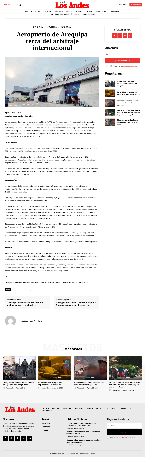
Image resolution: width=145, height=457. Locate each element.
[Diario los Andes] (10, 321)
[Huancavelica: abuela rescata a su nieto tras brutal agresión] (110, 103)
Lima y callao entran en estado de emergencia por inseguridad (127, 83)
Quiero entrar (121, 60)
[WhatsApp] (130, 35)
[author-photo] (4, 388)
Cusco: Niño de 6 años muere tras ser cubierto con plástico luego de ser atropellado (128, 112)
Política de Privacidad (130, 66)
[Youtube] (29, 438)
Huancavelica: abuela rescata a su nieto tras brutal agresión (128, 103)
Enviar (123, 432)
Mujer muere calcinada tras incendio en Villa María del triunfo (127, 122)
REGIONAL (66, 27)
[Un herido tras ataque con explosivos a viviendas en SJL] (110, 93)
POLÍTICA (52, 27)
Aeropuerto (17, 290)
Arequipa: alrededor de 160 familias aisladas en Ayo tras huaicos (25, 303)
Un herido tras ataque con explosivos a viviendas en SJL (128, 93)
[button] (17, 4)
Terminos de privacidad (126, 437)
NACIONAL (69, 428)
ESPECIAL (38, 27)
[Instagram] (11, 438)
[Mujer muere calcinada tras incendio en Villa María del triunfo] (110, 122)
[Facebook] (114, 35)
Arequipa (28, 290)
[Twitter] (119, 35)
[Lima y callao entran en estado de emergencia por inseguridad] (110, 83)
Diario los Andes (61, 14)
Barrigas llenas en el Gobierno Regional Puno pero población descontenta (76, 303)
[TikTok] (17, 438)
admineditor (10, 388)
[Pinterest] (125, 35)
